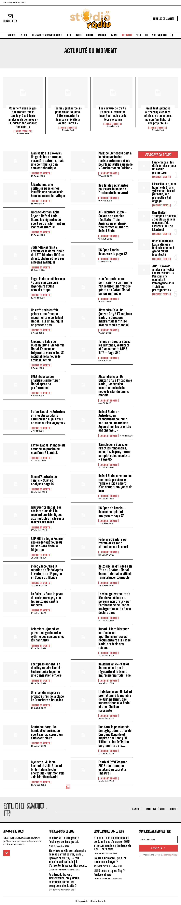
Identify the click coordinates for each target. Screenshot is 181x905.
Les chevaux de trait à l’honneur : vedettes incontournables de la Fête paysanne (113, 113)
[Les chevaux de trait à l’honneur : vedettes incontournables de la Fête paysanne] (112, 92)
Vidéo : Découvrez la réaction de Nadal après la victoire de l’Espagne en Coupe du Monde (47, 571)
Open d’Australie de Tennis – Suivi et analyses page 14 (44, 480)
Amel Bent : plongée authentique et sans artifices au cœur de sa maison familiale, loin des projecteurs (158, 115)
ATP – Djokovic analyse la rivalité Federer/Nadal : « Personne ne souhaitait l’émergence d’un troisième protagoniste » (163, 278)
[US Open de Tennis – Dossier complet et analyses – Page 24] (83, 515)
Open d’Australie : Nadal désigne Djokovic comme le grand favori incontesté (163, 248)
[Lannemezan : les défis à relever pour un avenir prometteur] (144, 166)
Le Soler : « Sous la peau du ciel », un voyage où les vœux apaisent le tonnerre (47, 599)
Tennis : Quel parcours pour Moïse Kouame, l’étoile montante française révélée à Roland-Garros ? (68, 115)
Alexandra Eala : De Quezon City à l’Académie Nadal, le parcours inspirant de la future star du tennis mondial (115, 317)
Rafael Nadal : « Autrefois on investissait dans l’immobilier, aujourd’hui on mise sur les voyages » (48, 417)
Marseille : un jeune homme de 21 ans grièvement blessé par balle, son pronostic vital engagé (164, 192)
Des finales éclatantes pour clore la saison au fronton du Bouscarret (113, 189)
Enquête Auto (101, 866)
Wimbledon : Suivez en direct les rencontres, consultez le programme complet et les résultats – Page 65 (114, 451)
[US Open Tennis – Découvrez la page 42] (83, 255)
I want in (156, 848)
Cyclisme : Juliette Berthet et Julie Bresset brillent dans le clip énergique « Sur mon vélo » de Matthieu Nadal (47, 769)
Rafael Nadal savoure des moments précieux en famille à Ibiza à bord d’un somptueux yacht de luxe (115, 483)
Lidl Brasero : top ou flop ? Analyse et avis (109, 872)
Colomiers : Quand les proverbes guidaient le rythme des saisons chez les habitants (47, 634)
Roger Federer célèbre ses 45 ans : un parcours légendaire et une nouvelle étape (48, 284)
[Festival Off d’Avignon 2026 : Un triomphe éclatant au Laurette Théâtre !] (83, 770)
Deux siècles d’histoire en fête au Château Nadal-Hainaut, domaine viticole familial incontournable (115, 571)
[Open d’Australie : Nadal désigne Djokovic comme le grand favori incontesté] (144, 244)
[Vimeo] (6, 853)
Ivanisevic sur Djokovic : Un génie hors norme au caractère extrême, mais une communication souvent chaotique (47, 160)
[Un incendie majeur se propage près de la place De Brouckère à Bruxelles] (15, 700)
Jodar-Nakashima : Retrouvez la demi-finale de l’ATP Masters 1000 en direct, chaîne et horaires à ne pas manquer (47, 254)
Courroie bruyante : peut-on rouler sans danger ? (110, 860)
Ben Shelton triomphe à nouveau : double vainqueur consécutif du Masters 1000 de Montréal (164, 221)
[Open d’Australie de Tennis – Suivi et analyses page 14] (15, 484)
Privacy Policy (170, 855)
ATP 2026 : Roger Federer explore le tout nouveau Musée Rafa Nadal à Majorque (47, 544)
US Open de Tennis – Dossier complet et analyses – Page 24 (111, 511)
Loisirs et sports (23, 131)
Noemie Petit (23, 134)
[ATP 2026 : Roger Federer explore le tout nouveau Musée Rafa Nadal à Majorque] (15, 547)
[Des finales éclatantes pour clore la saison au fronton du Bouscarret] (83, 192)
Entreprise (54, 890)
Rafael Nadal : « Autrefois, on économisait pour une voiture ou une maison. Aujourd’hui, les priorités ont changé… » (114, 421)
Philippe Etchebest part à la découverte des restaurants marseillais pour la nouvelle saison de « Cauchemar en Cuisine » (115, 160)
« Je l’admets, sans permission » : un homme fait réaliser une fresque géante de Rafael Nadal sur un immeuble (115, 286)
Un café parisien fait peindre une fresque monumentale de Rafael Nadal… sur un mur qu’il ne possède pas (47, 317)
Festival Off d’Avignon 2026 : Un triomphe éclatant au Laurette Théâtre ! (112, 767)
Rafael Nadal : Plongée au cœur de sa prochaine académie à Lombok (48, 449)
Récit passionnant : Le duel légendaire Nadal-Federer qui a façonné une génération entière (46, 669)
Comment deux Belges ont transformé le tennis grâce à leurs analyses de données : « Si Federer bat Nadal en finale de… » (23, 117)
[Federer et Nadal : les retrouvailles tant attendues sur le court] (83, 547)
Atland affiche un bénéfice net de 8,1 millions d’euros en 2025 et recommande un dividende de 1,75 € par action (112, 843)
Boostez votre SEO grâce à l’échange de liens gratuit (64, 839)
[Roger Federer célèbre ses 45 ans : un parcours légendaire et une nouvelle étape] (15, 287)
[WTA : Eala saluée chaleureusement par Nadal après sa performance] (15, 384)
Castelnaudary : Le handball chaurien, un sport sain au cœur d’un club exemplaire (47, 732)
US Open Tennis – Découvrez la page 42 (112, 252)
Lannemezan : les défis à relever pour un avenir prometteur (164, 167)
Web (51, 846)
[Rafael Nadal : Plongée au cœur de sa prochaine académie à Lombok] (15, 452)
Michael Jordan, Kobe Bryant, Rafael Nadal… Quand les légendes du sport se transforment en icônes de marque (48, 219)
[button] (171, 35)
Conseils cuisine (102, 879)
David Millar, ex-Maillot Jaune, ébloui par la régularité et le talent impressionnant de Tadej (114, 669)
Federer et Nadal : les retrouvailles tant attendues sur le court (113, 543)
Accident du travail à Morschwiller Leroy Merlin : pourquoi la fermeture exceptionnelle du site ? (64, 880)
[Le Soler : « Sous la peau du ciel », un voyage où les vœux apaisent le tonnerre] (15, 602)
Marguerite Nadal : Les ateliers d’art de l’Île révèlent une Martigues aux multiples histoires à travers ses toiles (47, 514)
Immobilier (99, 853)
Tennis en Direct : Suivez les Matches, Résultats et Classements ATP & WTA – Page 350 (114, 347)
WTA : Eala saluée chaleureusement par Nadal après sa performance (45, 382)
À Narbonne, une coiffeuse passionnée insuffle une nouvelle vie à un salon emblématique (48, 190)
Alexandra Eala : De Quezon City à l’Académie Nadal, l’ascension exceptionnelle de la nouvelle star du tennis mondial (115, 385)
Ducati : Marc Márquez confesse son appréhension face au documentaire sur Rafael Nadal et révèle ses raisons (114, 638)
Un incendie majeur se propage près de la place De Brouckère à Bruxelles (47, 696)
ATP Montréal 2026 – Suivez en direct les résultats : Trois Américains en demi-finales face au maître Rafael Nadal (113, 221)
